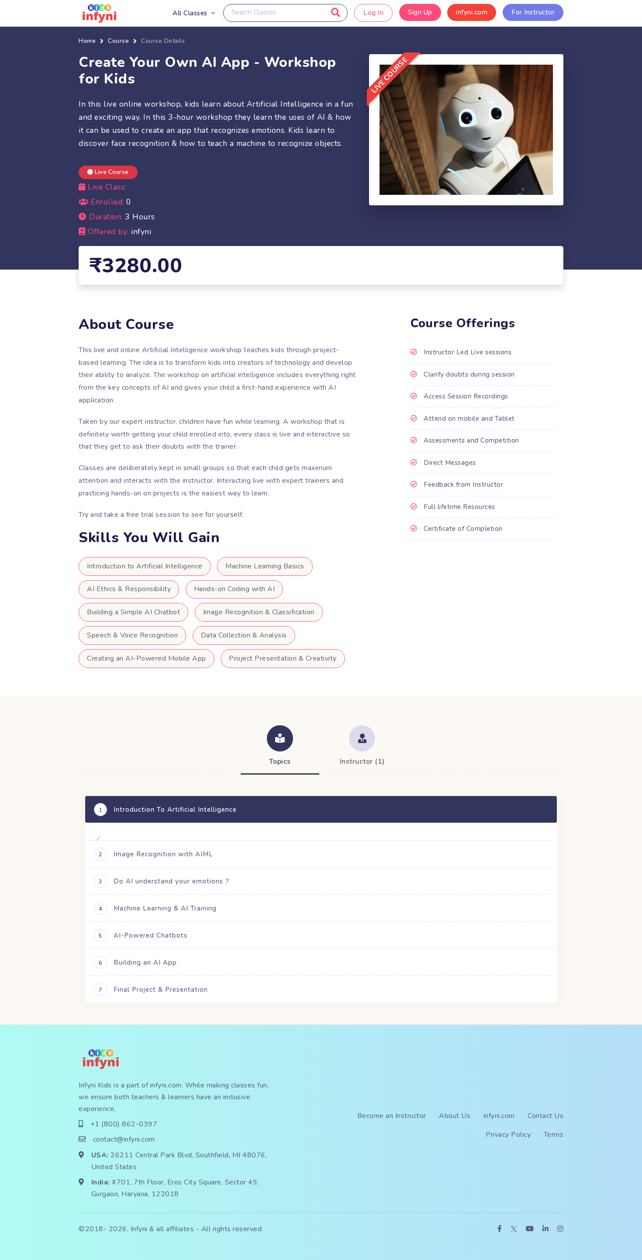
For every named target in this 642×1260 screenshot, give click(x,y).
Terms (554, 1134)
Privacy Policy (508, 1134)
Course (118, 41)
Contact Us (545, 1116)
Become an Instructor (391, 1116)
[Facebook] (499, 1229)
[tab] (280, 747)
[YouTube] (530, 1229)
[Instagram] (560, 1229)
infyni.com (471, 12)
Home (87, 41)
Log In (373, 12)
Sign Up (420, 12)
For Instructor (533, 12)
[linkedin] (545, 1229)
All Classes (190, 13)
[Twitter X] (514, 1229)
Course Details (163, 41)
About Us (454, 1116)
